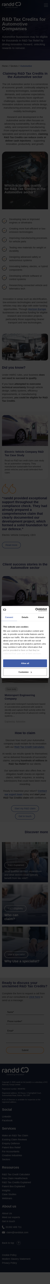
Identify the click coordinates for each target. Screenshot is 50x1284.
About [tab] (41, 617)
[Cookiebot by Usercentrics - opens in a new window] (35, 610)
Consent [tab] (9, 617)
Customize (24, 672)
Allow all (25, 663)
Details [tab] (25, 617)
